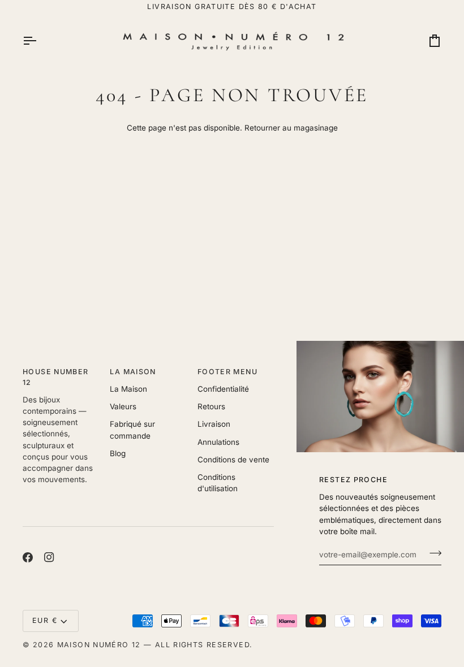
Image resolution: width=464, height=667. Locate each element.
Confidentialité (223, 388)
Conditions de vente (233, 459)
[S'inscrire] (432, 553)
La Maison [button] (133, 371)
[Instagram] (49, 557)
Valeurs (123, 406)
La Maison (128, 388)
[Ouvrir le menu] (40, 40)
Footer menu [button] (227, 371)
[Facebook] (28, 557)
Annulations (218, 442)
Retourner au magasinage (291, 127)
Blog (118, 453)
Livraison (213, 423)
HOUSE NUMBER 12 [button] (56, 377)
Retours (211, 406)
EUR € (44, 620)
